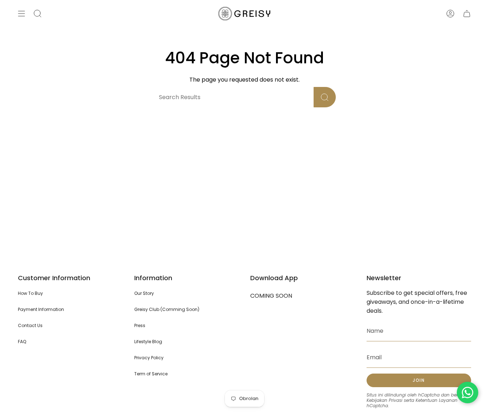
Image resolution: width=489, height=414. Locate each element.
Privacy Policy (149, 358)
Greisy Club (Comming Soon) (166, 309)
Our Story (144, 293)
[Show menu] (21, 13)
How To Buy (30, 293)
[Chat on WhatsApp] (467, 392)
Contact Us (30, 325)
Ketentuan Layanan (436, 400)
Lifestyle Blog (148, 341)
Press (139, 325)
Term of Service (151, 374)
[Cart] (467, 13)
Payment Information (41, 309)
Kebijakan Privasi (384, 400)
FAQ (22, 341)
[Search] (325, 97)
